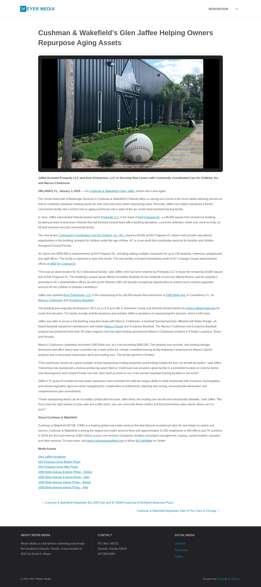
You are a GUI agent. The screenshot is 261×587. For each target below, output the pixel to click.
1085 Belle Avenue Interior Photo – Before (64, 482)
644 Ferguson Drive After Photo (58, 466)
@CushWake (144, 440)
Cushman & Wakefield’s (104, 191)
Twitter (179, 556)
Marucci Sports (113, 326)
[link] (237, 9)
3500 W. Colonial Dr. (63, 263)
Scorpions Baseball (81, 300)
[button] (122, 158)
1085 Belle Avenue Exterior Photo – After (63, 477)
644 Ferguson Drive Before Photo (59, 461)
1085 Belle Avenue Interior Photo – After (63, 487)
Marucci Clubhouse (50, 300)
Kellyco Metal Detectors (201, 308)
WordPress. (233, 578)
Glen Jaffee (127, 191)
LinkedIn (180, 543)
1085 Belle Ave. (176, 295)
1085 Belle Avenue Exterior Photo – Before (65, 472)
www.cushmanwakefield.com (105, 440)
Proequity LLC (110, 217)
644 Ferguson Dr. (149, 217)
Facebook (181, 550)
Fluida (220, 578)
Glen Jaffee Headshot (52, 456)
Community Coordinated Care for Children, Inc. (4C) (91, 235)
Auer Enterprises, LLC (77, 295)
